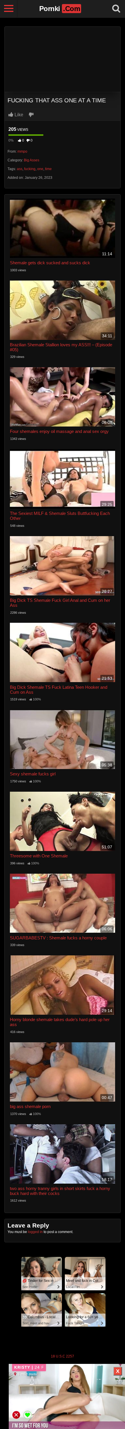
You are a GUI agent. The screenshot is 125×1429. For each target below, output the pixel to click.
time (48, 169)
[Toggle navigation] (8, 8)
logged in (35, 1232)
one (40, 169)
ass (19, 169)
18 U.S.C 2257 (62, 1356)
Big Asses (31, 160)
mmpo (22, 151)
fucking (29, 169)
